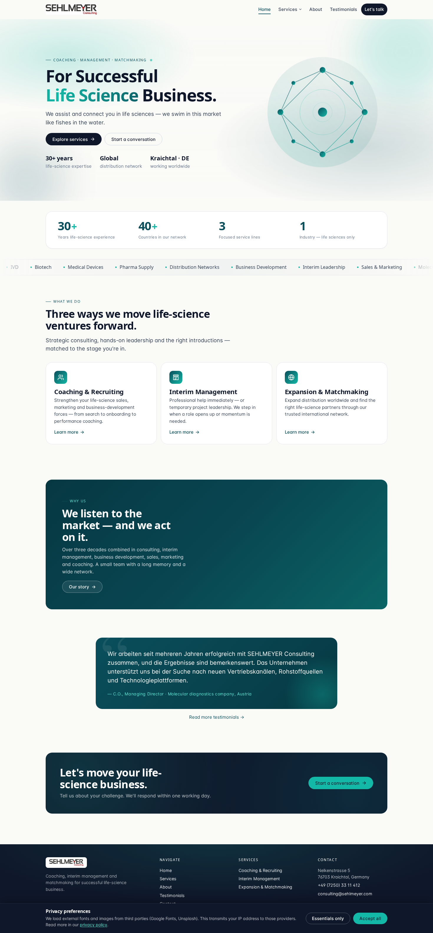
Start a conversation (133, 139)
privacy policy (93, 924)
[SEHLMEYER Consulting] (66, 862)
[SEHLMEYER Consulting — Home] (71, 9)
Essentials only (328, 918)
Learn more (66, 432)
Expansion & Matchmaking (265, 886)
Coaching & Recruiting (260, 870)
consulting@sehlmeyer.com (345, 893)
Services (287, 9)
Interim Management (259, 878)
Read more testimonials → (216, 717)
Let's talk (374, 9)
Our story (82, 587)
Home (264, 9)
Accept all (370, 918)
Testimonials (343, 9)
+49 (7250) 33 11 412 (339, 885)
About (315, 9)
